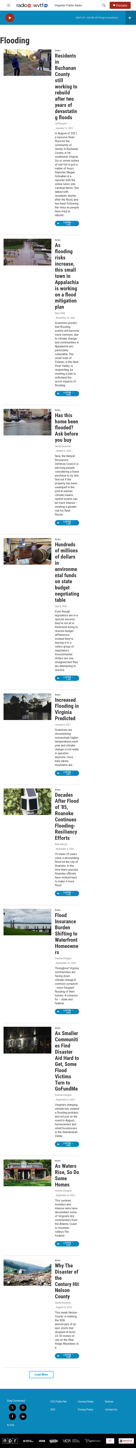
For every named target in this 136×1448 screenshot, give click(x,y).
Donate (121, 5)
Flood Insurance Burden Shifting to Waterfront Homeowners (66, 933)
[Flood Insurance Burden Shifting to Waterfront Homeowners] (27, 922)
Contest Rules (86, 1401)
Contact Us (111, 1409)
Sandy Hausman (63, 446)
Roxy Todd (60, 313)
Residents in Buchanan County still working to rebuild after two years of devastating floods (66, 87)
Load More (41, 1374)
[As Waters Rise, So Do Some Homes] (27, 1172)
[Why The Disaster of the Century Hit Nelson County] (27, 1272)
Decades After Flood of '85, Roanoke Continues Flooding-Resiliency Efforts (67, 816)
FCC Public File (59, 1401)
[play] (10, 18)
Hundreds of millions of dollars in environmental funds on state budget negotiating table (67, 572)
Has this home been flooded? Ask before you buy (66, 427)
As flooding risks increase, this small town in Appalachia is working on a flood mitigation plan (67, 276)
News (57, 50)
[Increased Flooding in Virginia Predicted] (27, 706)
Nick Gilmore (61, 844)
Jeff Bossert (61, 123)
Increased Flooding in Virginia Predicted (67, 709)
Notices (109, 1401)
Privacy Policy (85, 1409)
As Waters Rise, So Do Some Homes (67, 1175)
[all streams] (131, 18)
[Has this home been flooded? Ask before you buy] (27, 422)
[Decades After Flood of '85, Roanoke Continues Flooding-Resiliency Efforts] (27, 801)
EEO (53, 1409)
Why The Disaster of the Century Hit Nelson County (67, 1280)
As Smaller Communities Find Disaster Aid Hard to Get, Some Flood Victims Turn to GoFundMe (67, 1061)
